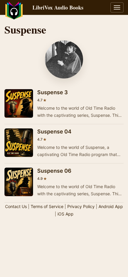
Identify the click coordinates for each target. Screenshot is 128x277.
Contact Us (16, 206)
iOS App (65, 213)
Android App (111, 206)
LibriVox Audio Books (57, 7)
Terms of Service (47, 206)
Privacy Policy (81, 206)
